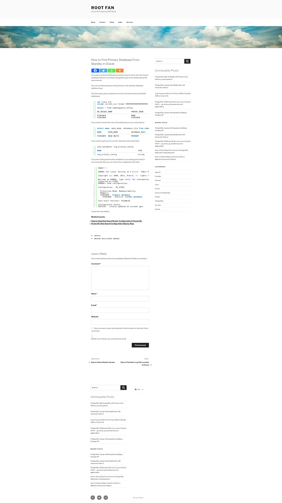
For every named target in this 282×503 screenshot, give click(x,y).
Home (93, 22)
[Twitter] (103, 70)
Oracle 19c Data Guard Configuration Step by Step (112, 224)
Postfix (157, 197)
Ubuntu (157, 209)
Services (129, 22)
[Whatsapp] (111, 70)
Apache (157, 172)
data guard (107, 238)
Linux (157, 184)
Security (158, 205)
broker (97, 238)
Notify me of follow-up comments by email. (108, 339)
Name (94, 294)
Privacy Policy (138, 498)
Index (120, 22)
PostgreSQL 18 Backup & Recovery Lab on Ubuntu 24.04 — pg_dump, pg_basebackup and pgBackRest (173, 104)
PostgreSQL (159, 201)
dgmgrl (116, 238)
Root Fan (102, 7)
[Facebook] (95, 70)
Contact (102, 22)
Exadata (158, 176)
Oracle (97, 235)
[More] (120, 70)
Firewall (157, 180)
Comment (96, 264)
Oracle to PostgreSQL (162, 193)
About (112, 22)
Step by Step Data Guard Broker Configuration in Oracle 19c (116, 221)
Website (94, 317)
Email (94, 305)
